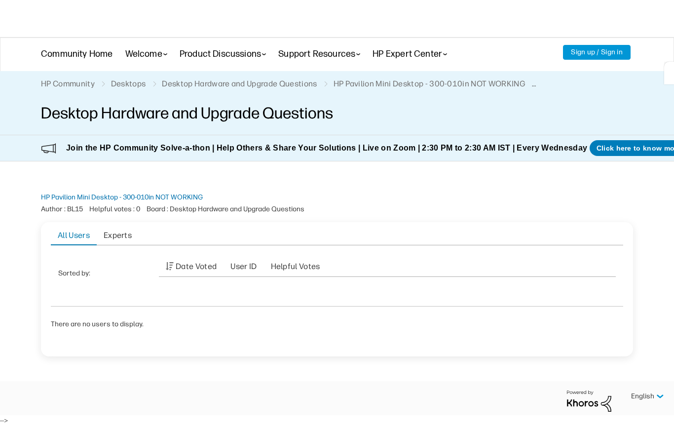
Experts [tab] (118, 235)
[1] (669, 73)
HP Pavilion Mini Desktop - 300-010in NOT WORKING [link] (429, 83)
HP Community (68, 83)
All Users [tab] (74, 235)
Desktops (128, 83)
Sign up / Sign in (597, 52)
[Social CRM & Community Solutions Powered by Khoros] (589, 400)
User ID (243, 266)
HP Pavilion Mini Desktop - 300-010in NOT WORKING (122, 197)
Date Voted (196, 266)
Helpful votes (295, 266)
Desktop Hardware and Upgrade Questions (239, 83)
